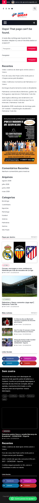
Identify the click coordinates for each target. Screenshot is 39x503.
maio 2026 (6, 191)
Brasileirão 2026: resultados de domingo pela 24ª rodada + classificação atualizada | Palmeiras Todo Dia (18, 108)
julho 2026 (5, 184)
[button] (23, 499)
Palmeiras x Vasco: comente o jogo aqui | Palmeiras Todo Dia (18, 303)
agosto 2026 (6, 181)
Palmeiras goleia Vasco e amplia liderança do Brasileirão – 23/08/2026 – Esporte (19, 435)
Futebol (5, 215)
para (4, 399)
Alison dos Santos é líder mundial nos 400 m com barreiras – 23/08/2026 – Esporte (24, 341)
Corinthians (6, 205)
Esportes (5, 208)
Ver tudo (33, 237)
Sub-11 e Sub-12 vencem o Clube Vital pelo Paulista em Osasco (24, 330)
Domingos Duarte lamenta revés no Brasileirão (19, 88)
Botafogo (5, 201)
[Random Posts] (33, 22)
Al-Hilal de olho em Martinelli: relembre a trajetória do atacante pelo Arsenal (24, 320)
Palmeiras (5, 223)
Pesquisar (6, 55)
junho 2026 (6, 188)
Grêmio (5, 219)
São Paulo (5, 230)
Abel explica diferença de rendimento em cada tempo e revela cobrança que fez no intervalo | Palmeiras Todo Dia (18, 100)
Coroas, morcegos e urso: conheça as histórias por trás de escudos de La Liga (17, 269)
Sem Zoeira (6, 272)
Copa (5, 396)
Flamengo (5, 212)
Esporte (22, 396)
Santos (4, 226)
